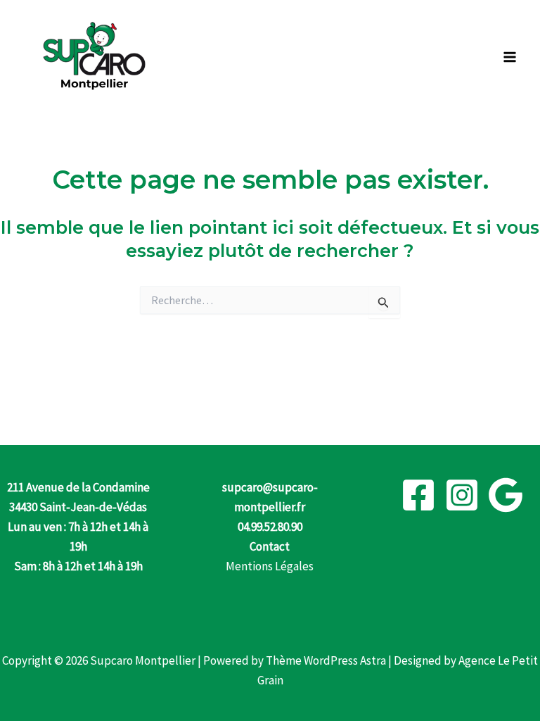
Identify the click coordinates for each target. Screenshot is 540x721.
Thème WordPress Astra (326, 660)
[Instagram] (462, 495)
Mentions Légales (270, 566)
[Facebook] (418, 495)
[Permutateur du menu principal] (510, 57)
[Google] (505, 495)
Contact (270, 546)
